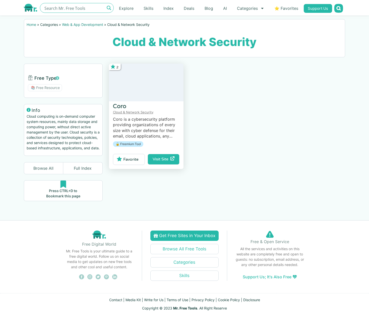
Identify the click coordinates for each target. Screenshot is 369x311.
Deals (189, 8)
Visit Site (161, 159)
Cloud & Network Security (133, 112)
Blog (209, 8)
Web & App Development (82, 24)
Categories (247, 8)
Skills (148, 8)
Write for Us (153, 300)
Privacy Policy (203, 300)
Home (31, 24)
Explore (126, 8)
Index (168, 8)
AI (225, 8)
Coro (119, 106)
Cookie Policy (229, 300)
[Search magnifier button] (109, 8)
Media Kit (133, 300)
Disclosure (251, 300)
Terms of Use (177, 300)
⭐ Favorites (286, 8)
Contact (115, 300)
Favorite (131, 159)
